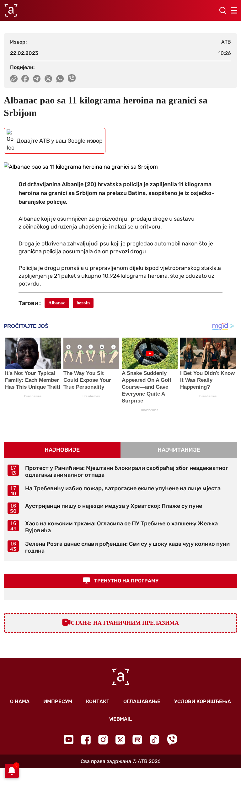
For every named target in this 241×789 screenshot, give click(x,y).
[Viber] (172, 739)
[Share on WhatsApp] (60, 78)
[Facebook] (86, 739)
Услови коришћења (202, 701)
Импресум (57, 701)
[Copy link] (14, 78)
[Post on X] (48, 78)
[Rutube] (137, 739)
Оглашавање (141, 701)
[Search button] (222, 10)
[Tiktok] (154, 739)
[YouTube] (68, 739)
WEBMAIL (120, 719)
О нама (19, 701)
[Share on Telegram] (37, 78)
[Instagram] (103, 739)
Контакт (98, 701)
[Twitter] (120, 739)
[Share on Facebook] (25, 78)
